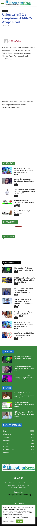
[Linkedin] (28, 30)
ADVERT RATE (8, 237)
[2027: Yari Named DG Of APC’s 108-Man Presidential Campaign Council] (7, 415)
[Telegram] (9, 30)
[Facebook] (18, 30)
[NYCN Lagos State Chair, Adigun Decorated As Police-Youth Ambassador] (7, 170)
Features (17, 206)
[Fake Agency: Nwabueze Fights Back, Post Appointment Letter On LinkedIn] (7, 192)
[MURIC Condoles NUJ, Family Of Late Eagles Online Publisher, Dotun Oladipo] (6, 291)
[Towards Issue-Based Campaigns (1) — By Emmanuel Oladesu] (7, 405)
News (16, 174)
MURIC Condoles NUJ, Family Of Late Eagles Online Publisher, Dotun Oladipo (23, 291)
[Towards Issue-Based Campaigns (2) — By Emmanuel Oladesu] (7, 201)
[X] (14, 30)
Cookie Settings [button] (8, 521)
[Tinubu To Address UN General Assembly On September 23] (7, 378)
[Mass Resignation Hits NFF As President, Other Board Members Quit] (7, 335)
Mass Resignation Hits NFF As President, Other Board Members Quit (24, 335)
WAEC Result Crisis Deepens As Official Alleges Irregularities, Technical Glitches (24, 280)
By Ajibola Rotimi (15, 41)
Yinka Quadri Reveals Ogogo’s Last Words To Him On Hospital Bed (24, 314)
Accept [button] (19, 521)
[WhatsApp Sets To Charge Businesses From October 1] (7, 270)
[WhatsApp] (4, 30)
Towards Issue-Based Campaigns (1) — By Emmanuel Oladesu (24, 404)
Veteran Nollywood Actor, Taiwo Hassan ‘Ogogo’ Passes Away (24, 181)
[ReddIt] (23, 30)
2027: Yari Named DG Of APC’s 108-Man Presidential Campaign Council (24, 414)
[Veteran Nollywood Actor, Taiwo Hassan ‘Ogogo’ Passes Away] (7, 181)
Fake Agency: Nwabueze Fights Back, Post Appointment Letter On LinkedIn (24, 192)
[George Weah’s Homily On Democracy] (7, 212)
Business (5, 11)
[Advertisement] (18, 81)
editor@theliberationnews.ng (18, 495)
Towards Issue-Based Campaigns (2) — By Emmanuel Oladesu (24, 202)
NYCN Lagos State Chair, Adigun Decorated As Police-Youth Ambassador (23, 170)
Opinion (16, 215)
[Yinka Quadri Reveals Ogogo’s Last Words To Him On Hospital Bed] (7, 314)
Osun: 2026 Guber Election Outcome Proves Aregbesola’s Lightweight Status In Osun (24, 395)
